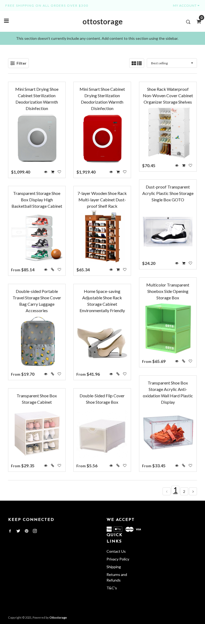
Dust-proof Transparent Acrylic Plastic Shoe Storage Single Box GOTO (168, 193)
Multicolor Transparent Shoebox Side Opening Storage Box (167, 291)
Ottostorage (58, 617)
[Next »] (193, 491)
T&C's (112, 588)
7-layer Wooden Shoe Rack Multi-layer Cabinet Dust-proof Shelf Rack (102, 200)
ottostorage (102, 21)
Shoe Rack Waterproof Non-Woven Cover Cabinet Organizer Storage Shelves (168, 95)
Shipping (114, 566)
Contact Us (116, 551)
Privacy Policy (118, 559)
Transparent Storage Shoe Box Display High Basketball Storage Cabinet (36, 200)
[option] (102, 38)
